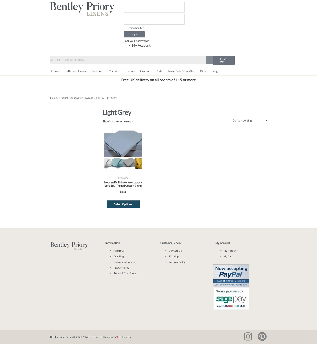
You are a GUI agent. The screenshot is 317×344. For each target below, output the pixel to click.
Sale (159, 71)
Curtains (114, 71)
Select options (123, 204)
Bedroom (97, 71)
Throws (130, 71)
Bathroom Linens (75, 71)
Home (55, 71)
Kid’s (203, 71)
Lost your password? (136, 40)
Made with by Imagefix (117, 337)
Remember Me (135, 28)
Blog (215, 71)
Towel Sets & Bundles (181, 71)
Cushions (146, 71)
